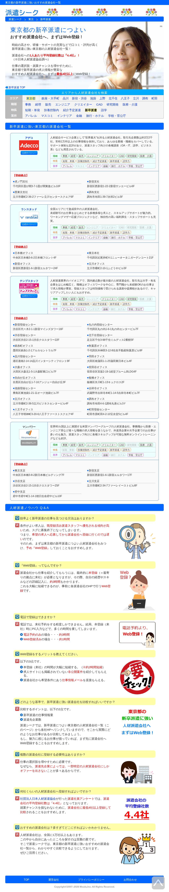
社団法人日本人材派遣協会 (38, 798)
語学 (104, 110)
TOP (26, 879)
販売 (48, 104)
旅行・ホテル (95, 115)
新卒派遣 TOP (17, 87)
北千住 (113, 98)
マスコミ (47, 115)
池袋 (93, 98)
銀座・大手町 (50, 98)
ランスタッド (29, 209)
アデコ (29, 137)
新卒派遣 (91, 110)
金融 (79, 115)
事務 (28, 104)
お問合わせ (130, 879)
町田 (154, 98)
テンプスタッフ (29, 281)
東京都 (30, 98)
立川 (136, 98)
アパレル (31, 115)
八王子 (125, 98)
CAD (99, 104)
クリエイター (83, 104)
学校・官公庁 (117, 115)
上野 (102, 98)
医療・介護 (130, 104)
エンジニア (62, 104)
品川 (66, 98)
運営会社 (53, 879)
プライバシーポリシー (91, 879)
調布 (145, 98)
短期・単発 (32, 110)
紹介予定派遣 (72, 110)
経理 (38, 104)
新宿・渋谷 (79, 98)
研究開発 (112, 104)
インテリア (64, 115)
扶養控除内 (51, 110)
